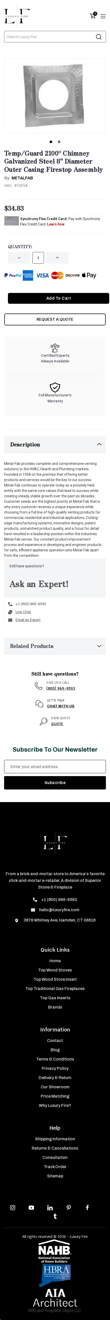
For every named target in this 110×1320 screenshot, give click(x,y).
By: (18, 178)
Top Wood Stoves (55, 970)
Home (55, 961)
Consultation (55, 1157)
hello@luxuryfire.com (59, 910)
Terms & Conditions (55, 1059)
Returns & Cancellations (55, 1148)
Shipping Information (55, 1139)
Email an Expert (28, 620)
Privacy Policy (55, 1068)
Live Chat (23, 612)
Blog (55, 1050)
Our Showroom (55, 1087)
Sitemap (55, 1176)
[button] (55, 444)
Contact (55, 1040)
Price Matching (55, 1096)
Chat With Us (60, 706)
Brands (55, 1007)
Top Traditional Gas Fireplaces (55, 988)
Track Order (55, 1167)
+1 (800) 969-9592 (31, 604)
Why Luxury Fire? (55, 1105)
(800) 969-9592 (60, 688)
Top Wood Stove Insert (55, 979)
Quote (57, 724)
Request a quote (55, 319)
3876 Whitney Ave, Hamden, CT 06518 (59, 920)
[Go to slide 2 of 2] (59, 142)
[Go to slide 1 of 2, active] (51, 142)
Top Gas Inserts (55, 998)
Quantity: (20, 246)
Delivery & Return (55, 1077)
